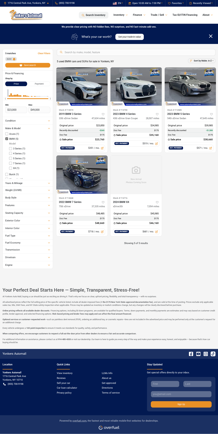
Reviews (61, 378)
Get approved (109, 383)
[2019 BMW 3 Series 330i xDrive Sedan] (82, 86)
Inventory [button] (118, 14)
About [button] (206, 14)
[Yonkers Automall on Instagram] (204, 353)
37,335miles (98, 206)
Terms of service (111, 392)
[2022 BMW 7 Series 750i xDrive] (82, 174)
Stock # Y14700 (120, 110)
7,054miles (153, 206)
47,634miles (98, 118)
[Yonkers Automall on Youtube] (197, 353)
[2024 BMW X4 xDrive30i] (136, 174)
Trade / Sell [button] (157, 14)
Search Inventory (95, 15)
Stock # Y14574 (66, 110)
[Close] (211, 36)
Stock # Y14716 (120, 198)
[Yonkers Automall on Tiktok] (211, 353)
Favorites (177, 3)
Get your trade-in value (129, 37)
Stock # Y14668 (66, 198)
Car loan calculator (67, 387)
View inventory (64, 373)
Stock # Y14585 (174, 110)
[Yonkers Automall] (24, 15)
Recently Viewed (202, 3)
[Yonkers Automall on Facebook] (189, 353)
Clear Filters (44, 53)
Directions (107, 387)
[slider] (5, 98)
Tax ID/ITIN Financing (185, 14)
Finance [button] (137, 14)
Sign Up (181, 404)
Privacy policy (64, 392)
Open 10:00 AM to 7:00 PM (146, 3)
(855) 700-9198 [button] (67, 3)
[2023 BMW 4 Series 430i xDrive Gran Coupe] (136, 86)
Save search (29, 65)
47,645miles (206, 118)
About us (106, 378)
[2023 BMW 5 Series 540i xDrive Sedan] (190, 86)
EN (119, 3)
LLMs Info (107, 373)
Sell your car (63, 383)
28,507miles (152, 118)
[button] (28, 3)
